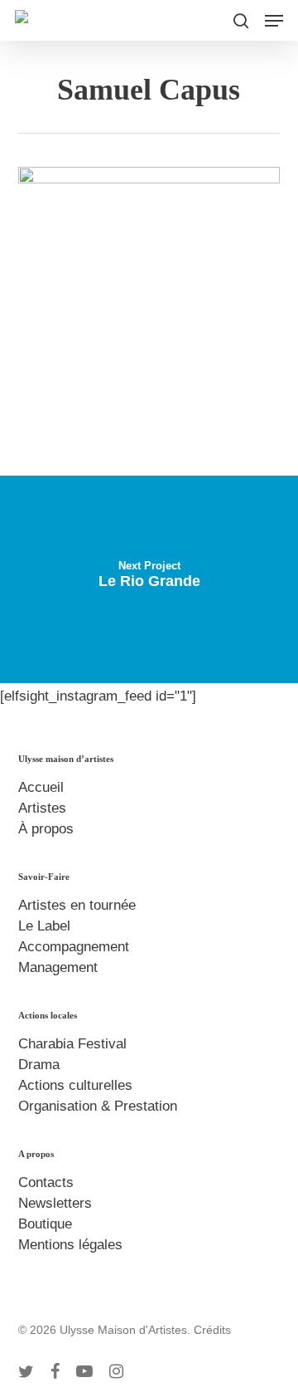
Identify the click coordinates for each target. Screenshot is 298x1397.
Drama (39, 1065)
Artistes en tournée (77, 905)
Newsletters (55, 1203)
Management (58, 967)
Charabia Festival (72, 1044)
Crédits (212, 1329)
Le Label (44, 926)
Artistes (42, 808)
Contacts (46, 1182)
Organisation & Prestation (97, 1106)
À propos (46, 829)
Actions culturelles (75, 1085)
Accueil (41, 787)
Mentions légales (70, 1245)
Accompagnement (73, 947)
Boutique (45, 1224)
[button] (274, 20)
